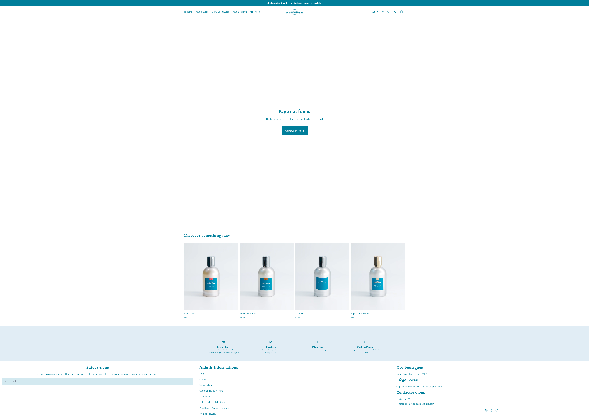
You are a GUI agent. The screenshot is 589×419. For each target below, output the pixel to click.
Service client (206, 385)
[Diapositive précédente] (300, 277)
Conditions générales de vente (214, 407)
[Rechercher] (388, 11)
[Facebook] (486, 410)
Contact (203, 379)
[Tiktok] (497, 410)
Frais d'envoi (205, 396)
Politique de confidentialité (212, 402)
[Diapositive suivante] (344, 277)
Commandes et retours (211, 390)
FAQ (201, 373)
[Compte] (394, 11)
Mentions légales (207, 413)
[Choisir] (233, 306)
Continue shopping (294, 130)
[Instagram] (491, 410)
